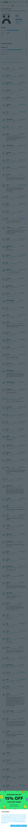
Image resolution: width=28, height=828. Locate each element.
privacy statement (7, 817)
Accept (12, 825)
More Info (24, 825)
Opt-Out (18, 825)
